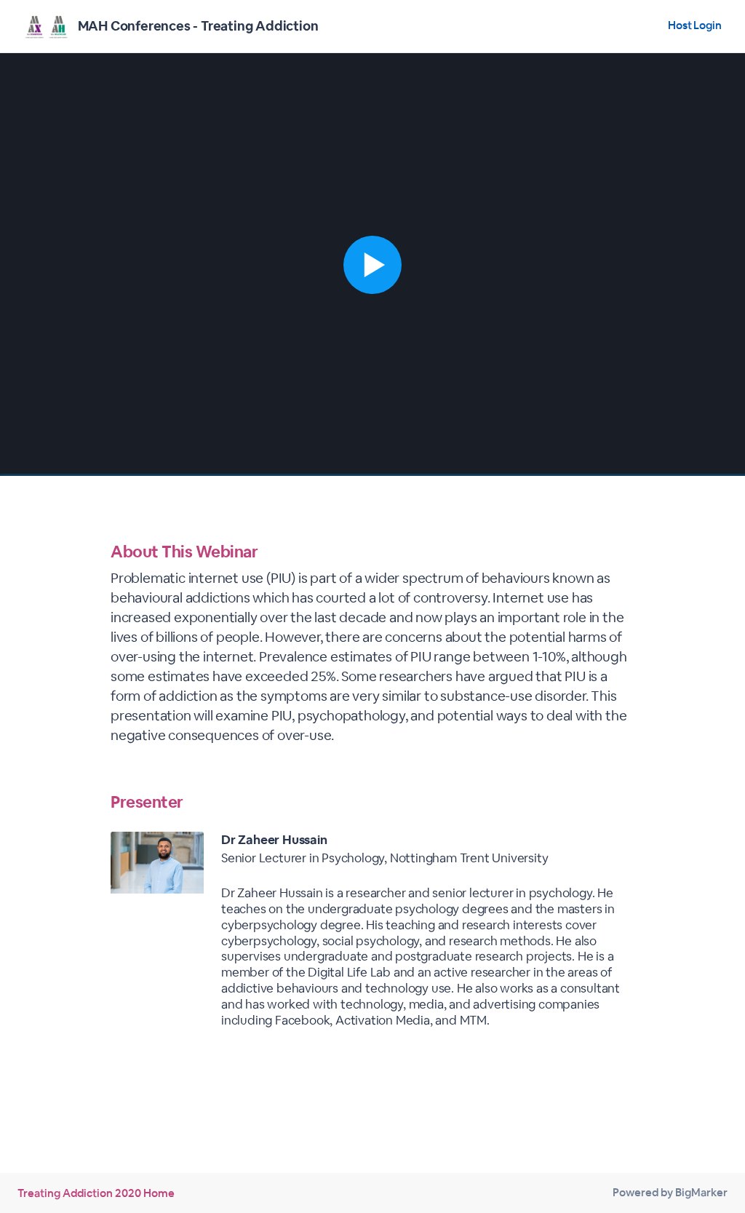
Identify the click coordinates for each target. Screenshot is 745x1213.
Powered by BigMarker (670, 1192)
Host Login (695, 25)
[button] (372, 264)
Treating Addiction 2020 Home (96, 1193)
